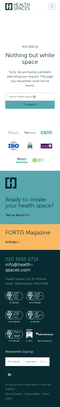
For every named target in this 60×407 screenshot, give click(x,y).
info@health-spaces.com (19, 267)
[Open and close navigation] (52, 6)
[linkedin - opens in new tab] (9, 374)
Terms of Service (13, 393)
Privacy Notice (32, 393)
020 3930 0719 (21, 259)
